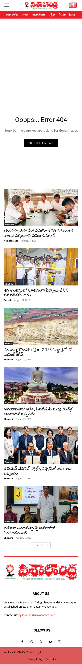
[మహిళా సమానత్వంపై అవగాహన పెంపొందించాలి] (41, 504)
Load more (40, 545)
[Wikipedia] (60, 641)
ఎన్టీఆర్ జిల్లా (9, 283)
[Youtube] (50, 641)
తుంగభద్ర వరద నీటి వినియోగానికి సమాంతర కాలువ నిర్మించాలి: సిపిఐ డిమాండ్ (38, 233)
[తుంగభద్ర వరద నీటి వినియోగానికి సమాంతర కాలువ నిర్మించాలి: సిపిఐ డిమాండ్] (41, 207)
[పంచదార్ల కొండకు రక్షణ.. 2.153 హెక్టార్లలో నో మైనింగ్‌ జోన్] (41, 326)
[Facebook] (22, 641)
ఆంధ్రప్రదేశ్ (9, 402)
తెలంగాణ (8, 462)
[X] (41, 641)
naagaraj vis (11, 240)
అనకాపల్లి (8, 343)
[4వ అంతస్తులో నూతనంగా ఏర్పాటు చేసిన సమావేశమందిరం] (41, 266)
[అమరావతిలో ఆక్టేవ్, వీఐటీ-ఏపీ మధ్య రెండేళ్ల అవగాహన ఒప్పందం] (41, 385)
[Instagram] (31, 641)
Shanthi (8, 359)
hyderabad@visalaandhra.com (36, 615)
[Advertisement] (41, 61)
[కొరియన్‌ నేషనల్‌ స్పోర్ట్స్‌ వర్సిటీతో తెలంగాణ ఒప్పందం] (41, 445)
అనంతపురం (9, 224)
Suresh (8, 300)
